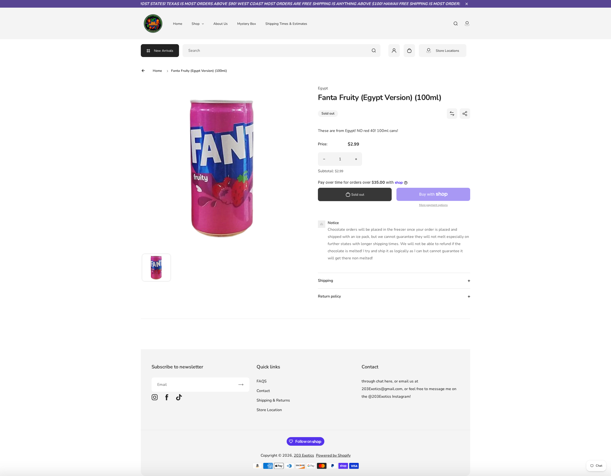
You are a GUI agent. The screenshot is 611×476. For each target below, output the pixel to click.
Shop (196, 23)
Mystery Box (246, 23)
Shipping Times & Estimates (286, 23)
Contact (263, 390)
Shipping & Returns (273, 400)
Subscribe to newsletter (177, 367)
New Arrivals (163, 50)
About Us (220, 23)
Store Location (269, 410)
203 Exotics (304, 455)
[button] (466, 3)
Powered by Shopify (333, 455)
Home (177, 23)
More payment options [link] (433, 205)
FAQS (262, 381)
